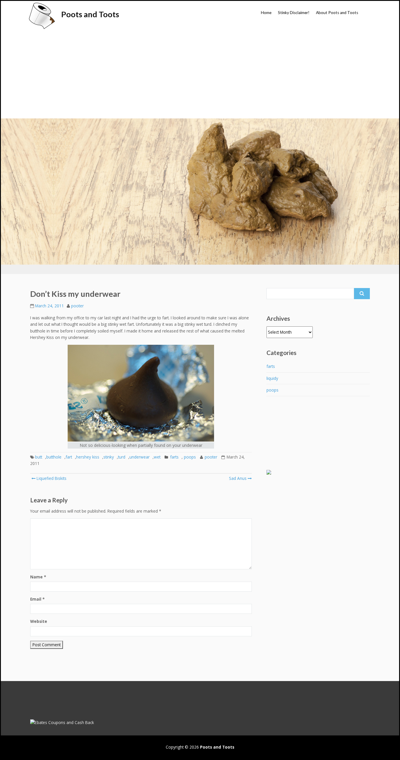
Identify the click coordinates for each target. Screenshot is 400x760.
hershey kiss (87, 457)
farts (174, 457)
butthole (53, 457)
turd (121, 457)
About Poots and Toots (337, 12)
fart (69, 457)
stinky (108, 457)
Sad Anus (238, 478)
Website (38, 621)
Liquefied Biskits (50, 478)
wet (157, 457)
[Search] (362, 293)
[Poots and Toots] (41, 15)
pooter (77, 306)
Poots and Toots (90, 14)
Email (37, 599)
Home (266, 12)
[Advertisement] (200, 75)
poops (190, 457)
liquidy (272, 378)
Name (38, 577)
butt (38, 457)
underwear (139, 457)
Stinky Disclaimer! (294, 12)
